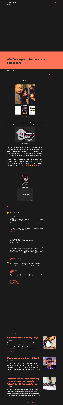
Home (8, 20)
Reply (11, 259)
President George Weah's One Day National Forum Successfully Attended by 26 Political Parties (23, 381)
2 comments (12, 351)
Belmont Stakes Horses (14, 283)
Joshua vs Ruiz (12, 231)
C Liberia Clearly (12, 3)
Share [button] (50, 74)
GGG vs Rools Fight (13, 272)
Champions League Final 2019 (15, 256)
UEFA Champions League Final (15, 258)
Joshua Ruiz (12, 233)
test (10, 212)
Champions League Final (14, 254)
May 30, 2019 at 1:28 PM (16, 212)
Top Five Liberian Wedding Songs (22, 337)
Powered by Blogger (32, 402)
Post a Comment (13, 398)
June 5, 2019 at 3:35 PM (16, 262)
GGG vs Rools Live (13, 270)
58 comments (12, 372)
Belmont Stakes (13, 280)
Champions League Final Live (15, 257)
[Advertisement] (31, 13)
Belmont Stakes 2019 (14, 279)
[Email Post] (7, 206)
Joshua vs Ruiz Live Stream (15, 236)
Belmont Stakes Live (13, 281)
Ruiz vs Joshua (12, 232)
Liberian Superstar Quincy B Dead (23, 358)
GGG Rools (12, 269)
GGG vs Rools (12, 268)
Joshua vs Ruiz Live (13, 234)
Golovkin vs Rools (13, 271)
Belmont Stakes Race (14, 282)
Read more (38, 351)
